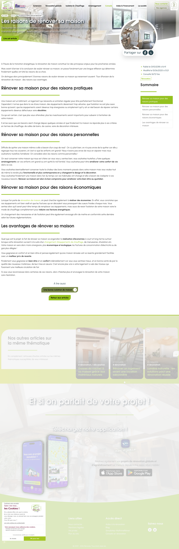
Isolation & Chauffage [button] (75, 6)
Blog (13, 16)
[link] (145, 52)
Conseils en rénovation (116, 533)
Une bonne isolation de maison (58, 290)
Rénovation (146, 79)
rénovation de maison (30, 200)
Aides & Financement (125, 6)
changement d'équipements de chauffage (63, 242)
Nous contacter (161, 4)
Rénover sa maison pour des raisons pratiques (155, 100)
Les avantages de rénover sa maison (155, 124)
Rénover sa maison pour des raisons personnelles (155, 108)
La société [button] (143, 5)
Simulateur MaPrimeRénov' (118, 530)
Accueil (5, 16)
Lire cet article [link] (10, 38)
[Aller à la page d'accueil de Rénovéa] (8, 6)
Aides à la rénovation (115, 524)
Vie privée (72, 530)
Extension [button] (37, 6)
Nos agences (161, 8)
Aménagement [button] (94, 6)
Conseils (109, 5)
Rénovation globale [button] (54, 6)
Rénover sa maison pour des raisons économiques (155, 116)
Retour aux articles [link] (60, 297)
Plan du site (73, 533)
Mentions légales (76, 527)
